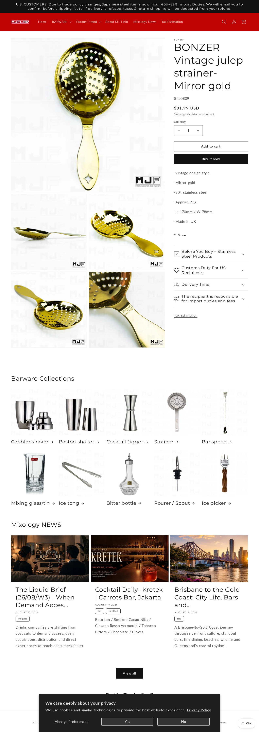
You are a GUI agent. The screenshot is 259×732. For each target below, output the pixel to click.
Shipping (179, 114)
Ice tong (69, 503)
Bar (100, 611)
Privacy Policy (199, 710)
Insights (22, 618)
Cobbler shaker (30, 442)
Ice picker (214, 503)
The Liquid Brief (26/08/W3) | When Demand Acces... (45, 597)
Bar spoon (214, 442)
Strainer (164, 442)
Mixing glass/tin (30, 503)
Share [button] (182, 235)
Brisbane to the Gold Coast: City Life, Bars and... (207, 597)
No (183, 721)
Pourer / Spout (172, 503)
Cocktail (113, 611)
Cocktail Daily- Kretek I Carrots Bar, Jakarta (129, 593)
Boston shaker (76, 442)
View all (129, 673)
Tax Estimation (185, 315)
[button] (61, 22)
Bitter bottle (121, 503)
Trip (179, 618)
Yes (127, 721)
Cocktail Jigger (124, 442)
